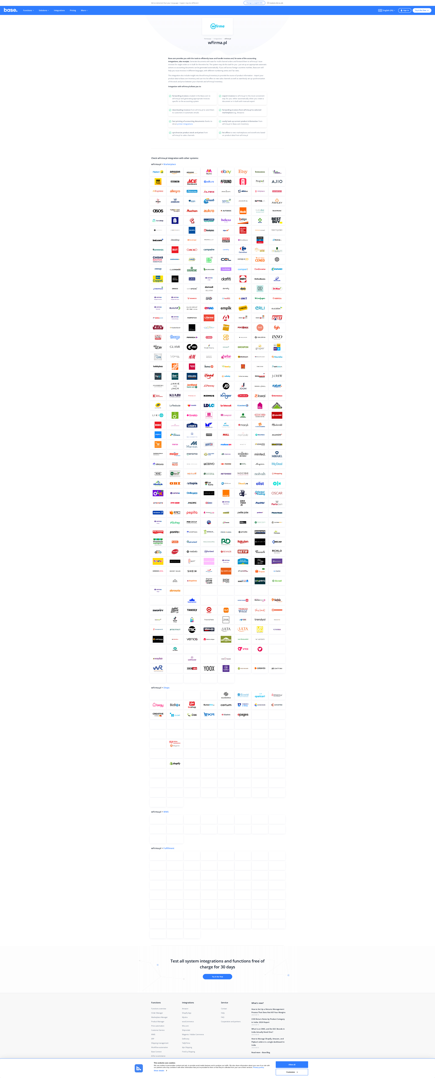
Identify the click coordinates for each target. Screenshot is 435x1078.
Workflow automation (159, 1047)
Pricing (73, 10)
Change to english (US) (254, 3)
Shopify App (186, 1013)
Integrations (59, 10)
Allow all (292, 1065)
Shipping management (159, 1043)
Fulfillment (168, 848)
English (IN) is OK (276, 3)
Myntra (184, 1017)
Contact (224, 1008)
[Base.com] (10, 10)
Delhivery (185, 1039)
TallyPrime (186, 1043)
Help (223, 1013)
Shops (166, 687)
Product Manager (157, 1021)
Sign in (406, 10)
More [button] (83, 10)
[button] (386, 10)
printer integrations (185, 124)
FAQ (222, 1017)
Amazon (185, 1008)
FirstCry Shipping (188, 1051)
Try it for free (420, 10)
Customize (290, 1072)
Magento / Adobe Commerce (193, 1034)
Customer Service (157, 1030)
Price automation (157, 1026)
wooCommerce (188, 1021)
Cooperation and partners (230, 1021)
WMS (166, 811)
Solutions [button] (43, 10)
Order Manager (157, 1013)
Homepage (207, 39)
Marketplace (169, 164)
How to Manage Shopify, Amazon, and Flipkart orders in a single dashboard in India (268, 1042)
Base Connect (156, 1051)
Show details (159, 1071)
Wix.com (185, 1026)
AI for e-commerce (158, 1056)
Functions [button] (27, 10)
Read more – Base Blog (260, 1052)
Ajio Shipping (187, 1047)
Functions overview (158, 1008)
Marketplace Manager (159, 1017)
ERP (152, 1039)
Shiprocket (186, 1030)
